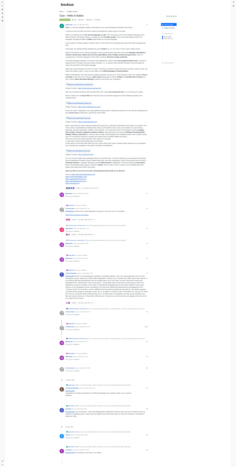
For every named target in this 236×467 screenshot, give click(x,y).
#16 (147, 450)
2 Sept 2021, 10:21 (83, 24)
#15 (147, 435)
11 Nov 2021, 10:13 (82, 409)
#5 (147, 243)
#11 (147, 356)
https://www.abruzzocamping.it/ (89, 88)
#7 (147, 273)
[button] (2, 461)
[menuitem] (233, 2)
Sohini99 (68, 409)
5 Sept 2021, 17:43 (83, 341)
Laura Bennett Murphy (72, 388)
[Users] (2, 17)
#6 (147, 258)
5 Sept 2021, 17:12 (85, 312)
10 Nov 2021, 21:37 (89, 388)
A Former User (69, 208)
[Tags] (2, 9)
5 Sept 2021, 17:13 (85, 326)
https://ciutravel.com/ (85, 154)
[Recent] (2, 5)
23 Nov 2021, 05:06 (81, 435)
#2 (147, 193)
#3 (147, 208)
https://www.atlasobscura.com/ (89, 107)
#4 (147, 228)
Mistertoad (68, 193)
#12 (147, 368)
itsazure (67, 435)
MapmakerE (69, 228)
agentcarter (68, 24)
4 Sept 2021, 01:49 (83, 193)
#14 (147, 409)
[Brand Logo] (67, 4)
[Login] (233, 2)
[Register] (233, 5)
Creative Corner (65, 19)
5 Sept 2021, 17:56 (85, 368)
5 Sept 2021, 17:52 (83, 356)
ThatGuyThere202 (70, 273)
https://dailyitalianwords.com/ (75, 181)
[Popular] (2, 13)
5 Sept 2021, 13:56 (83, 243)
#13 (147, 388)
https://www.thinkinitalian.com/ (76, 177)
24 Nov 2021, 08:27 (83, 450)
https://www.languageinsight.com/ (83, 174)
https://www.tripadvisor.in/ (87, 122)
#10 (147, 341)
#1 (147, 24)
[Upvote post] (139, 188)
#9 (147, 326)
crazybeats (68, 450)
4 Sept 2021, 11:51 (85, 208)
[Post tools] (146, 188)
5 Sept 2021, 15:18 (87, 273)
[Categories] (2, 2)
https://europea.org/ (72, 183)
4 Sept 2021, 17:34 (83, 228)
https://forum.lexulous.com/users (76, 215)
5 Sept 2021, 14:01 (83, 258)
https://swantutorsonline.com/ (75, 179)
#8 (147, 312)
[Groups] (2, 20)
